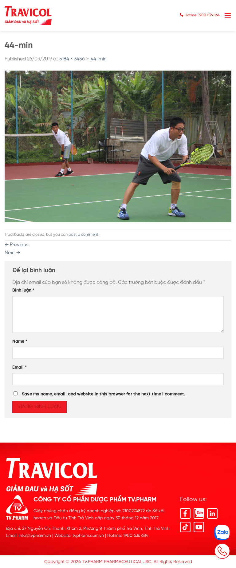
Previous (16, 244)
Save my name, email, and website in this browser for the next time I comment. (103, 394)
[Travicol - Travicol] (28, 15)
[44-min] (118, 146)
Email (19, 367)
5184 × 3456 (72, 59)
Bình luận (23, 290)
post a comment (83, 235)
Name (19, 341)
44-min (99, 59)
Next (12, 252)
